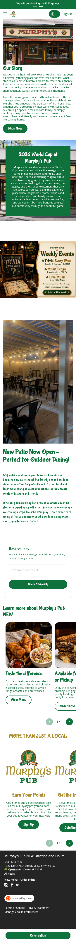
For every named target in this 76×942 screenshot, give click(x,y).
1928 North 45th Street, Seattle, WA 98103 (30, 865)
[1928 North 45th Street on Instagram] (6, 885)
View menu (11, 879)
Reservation (38, 935)
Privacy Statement (38, 907)
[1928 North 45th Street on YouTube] (17, 885)
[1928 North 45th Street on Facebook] (12, 885)
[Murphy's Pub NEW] (14, 14)
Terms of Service (14, 907)
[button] (38, 570)
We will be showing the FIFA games (38, 3)
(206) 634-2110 (13, 861)
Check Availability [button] (38, 584)
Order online (27, 879)
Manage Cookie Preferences (21, 912)
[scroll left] (49, 721)
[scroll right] (69, 721)
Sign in (67, 14)
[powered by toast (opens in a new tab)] (19, 898)
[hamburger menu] (5, 14)
